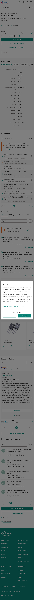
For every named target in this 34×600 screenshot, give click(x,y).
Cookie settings (17, 312)
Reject (10, 316)
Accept (24, 316)
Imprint (22, 306)
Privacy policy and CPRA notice (10, 306)
